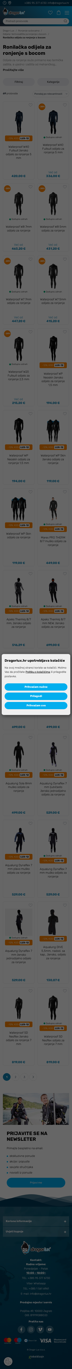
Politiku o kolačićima (38, 672)
